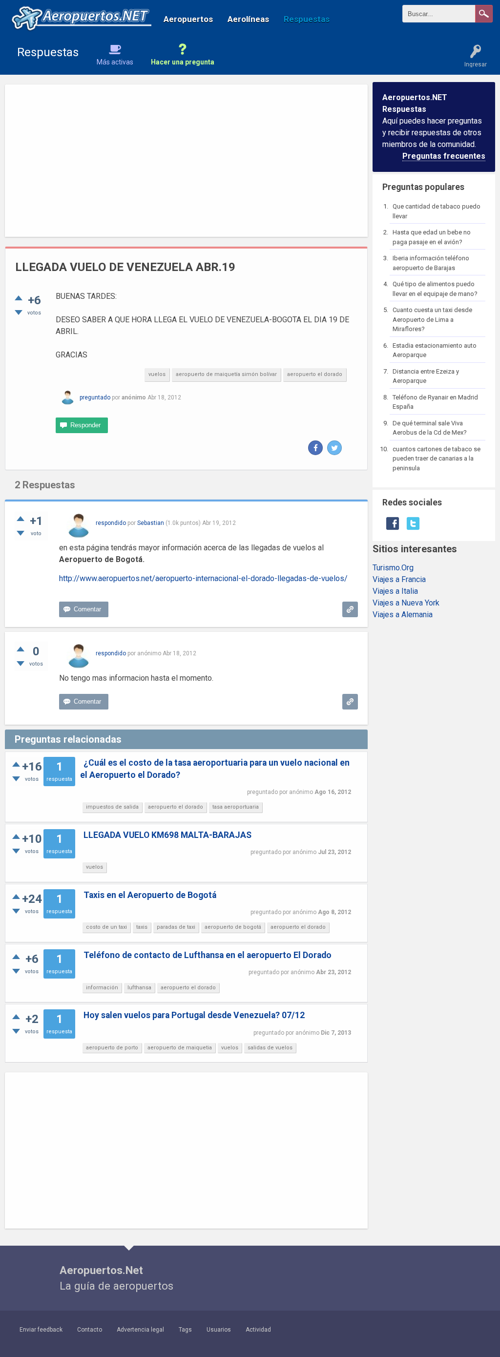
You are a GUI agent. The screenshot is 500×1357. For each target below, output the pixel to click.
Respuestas (307, 19)
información (102, 987)
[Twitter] (334, 447)
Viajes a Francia (399, 579)
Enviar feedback (41, 1329)
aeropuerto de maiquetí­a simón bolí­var (226, 374)
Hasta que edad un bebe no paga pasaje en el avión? (432, 237)
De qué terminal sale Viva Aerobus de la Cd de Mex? (430, 428)
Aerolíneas (248, 19)
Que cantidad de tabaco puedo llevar (436, 211)
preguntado (95, 397)
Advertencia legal (140, 1329)
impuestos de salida (112, 807)
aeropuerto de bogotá (233, 927)
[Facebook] (315, 447)
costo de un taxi (106, 927)
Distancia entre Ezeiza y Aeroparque (426, 376)
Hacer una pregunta (182, 62)
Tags (185, 1329)
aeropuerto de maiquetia (179, 1047)
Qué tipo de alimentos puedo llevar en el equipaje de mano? (435, 288)
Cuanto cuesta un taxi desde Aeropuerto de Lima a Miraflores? (432, 319)
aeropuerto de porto (112, 1047)
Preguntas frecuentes (443, 156)
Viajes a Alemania (403, 614)
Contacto (89, 1329)
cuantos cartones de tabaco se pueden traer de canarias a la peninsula (436, 458)
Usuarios (219, 1329)
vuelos (157, 374)
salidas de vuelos (270, 1047)
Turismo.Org (393, 567)
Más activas (115, 62)
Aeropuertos (188, 19)
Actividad (258, 1329)
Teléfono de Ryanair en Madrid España (435, 402)
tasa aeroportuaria (235, 807)
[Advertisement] (186, 160)
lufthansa (139, 987)
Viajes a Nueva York (406, 602)
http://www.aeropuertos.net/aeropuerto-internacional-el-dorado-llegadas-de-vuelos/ (203, 578)
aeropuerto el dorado (314, 374)
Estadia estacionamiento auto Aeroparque (435, 350)
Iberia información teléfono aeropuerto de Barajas (431, 262)
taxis (141, 927)
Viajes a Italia (395, 591)
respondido (111, 523)
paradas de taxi (176, 927)
